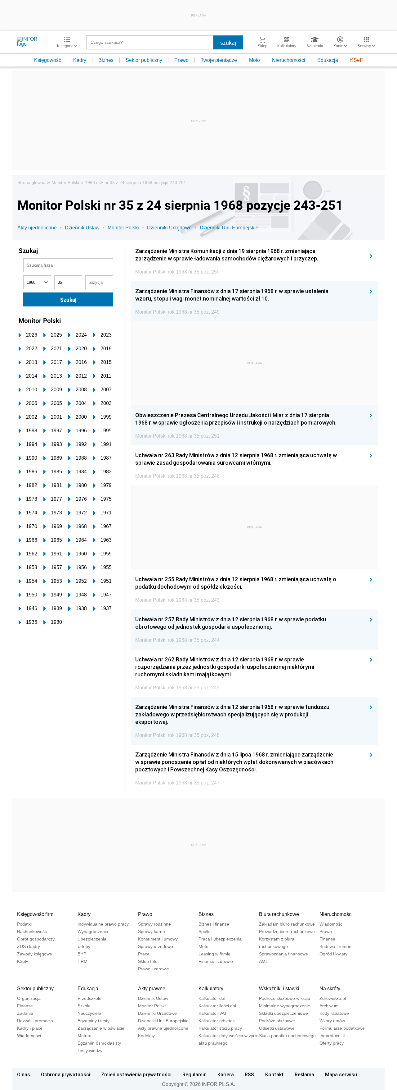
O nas (23, 1074)
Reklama (304, 1074)
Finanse (327, 938)
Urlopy (84, 946)
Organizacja (29, 998)
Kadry (79, 60)
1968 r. (92, 182)
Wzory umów (332, 1020)
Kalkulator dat (211, 998)
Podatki (24, 924)
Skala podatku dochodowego (287, 1035)
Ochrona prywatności (65, 1074)
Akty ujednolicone (37, 227)
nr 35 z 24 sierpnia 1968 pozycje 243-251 (145, 182)
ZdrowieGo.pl (332, 998)
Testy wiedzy (90, 1050)
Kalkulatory (210, 988)
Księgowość (47, 60)
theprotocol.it (332, 1035)
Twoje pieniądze (219, 60)
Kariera (225, 1074)
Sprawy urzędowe (155, 946)
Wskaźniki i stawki (279, 988)
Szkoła (84, 1005)
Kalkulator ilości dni (217, 1005)
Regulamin (194, 1074)
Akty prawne (151, 988)
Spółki (204, 931)
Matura (84, 1035)
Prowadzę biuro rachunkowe (287, 931)
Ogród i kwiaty (333, 953)
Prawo (181, 60)
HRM (82, 961)
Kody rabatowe (334, 1013)
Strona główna (31, 182)
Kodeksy (146, 1035)
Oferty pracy (331, 1043)
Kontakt (274, 1074)
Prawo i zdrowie (153, 968)
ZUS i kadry (28, 946)
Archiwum (329, 1005)
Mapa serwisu (341, 1074)
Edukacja (327, 60)
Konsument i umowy (158, 938)
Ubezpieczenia (92, 938)
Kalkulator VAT (212, 1013)
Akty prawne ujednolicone (163, 1028)
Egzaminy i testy (93, 1020)
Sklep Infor (148, 961)
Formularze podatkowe (342, 1028)
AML (263, 961)
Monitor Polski (65, 182)
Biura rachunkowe (279, 914)
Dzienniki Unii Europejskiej (230, 227)
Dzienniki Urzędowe (169, 227)
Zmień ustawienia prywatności (136, 1074)
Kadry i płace (29, 1028)
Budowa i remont (336, 946)
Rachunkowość (32, 931)
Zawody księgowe (34, 953)
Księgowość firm (35, 914)
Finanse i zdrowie (215, 961)
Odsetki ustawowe (277, 1028)
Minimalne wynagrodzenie (284, 1005)
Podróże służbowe (277, 1020)
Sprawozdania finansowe (283, 953)
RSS (249, 1074)
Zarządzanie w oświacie (101, 1028)
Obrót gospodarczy (36, 938)
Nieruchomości (288, 60)
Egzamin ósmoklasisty (99, 1043)
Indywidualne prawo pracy (103, 924)
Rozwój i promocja (35, 1020)
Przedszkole (89, 998)
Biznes (106, 60)
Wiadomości (331, 924)
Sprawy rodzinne (154, 924)
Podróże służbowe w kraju (284, 998)
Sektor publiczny (144, 60)
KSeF (356, 60)
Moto (254, 60)
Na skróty (329, 988)
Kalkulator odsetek (216, 1020)
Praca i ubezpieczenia (220, 938)
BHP (82, 953)
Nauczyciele (89, 1013)
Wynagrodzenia (93, 931)
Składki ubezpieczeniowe (283, 1013)
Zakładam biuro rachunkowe (287, 924)
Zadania (25, 1013)
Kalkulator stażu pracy (220, 1028)
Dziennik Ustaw (82, 227)
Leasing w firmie (214, 953)
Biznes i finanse (213, 924)
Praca (143, 953)
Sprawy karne (151, 931)
